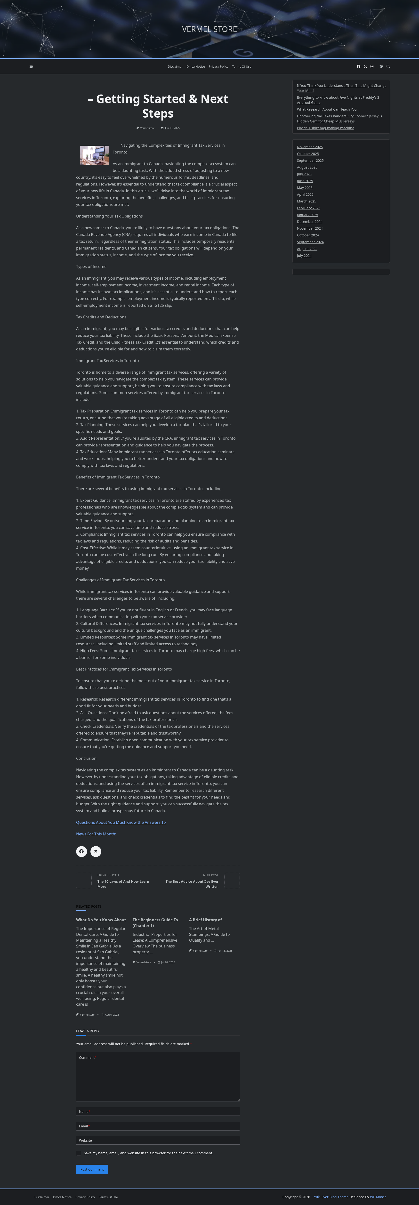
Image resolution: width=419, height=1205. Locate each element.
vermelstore (147, 128)
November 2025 (310, 147)
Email (84, 1126)
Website (85, 1140)
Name (84, 1111)
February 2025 (308, 208)
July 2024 (304, 255)
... (151, 951)
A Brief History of (205, 919)
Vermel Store (209, 29)
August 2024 (307, 248)
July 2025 (304, 174)
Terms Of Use (241, 66)
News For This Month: (96, 834)
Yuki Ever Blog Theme (331, 1197)
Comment (87, 1057)
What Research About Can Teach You (327, 109)
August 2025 (307, 167)
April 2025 (305, 194)
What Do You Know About (101, 919)
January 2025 (307, 214)
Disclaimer (175, 66)
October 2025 (308, 153)
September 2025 (310, 160)
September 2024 (310, 242)
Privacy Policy (218, 66)
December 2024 (309, 221)
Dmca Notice (195, 66)
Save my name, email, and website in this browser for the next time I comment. (148, 1153)
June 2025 (305, 180)
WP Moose (378, 1197)
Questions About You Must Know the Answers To (121, 822)
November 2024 (310, 228)
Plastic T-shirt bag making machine (325, 128)
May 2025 (305, 187)
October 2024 (308, 235)
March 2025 (306, 201)
